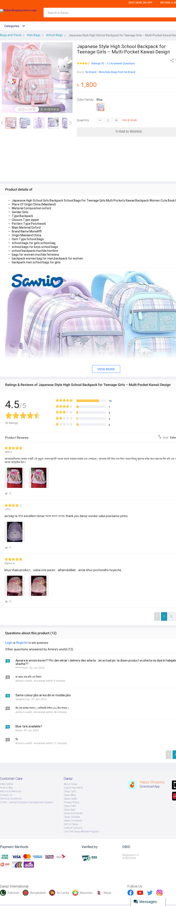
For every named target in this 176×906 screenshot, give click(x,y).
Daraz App (69, 809)
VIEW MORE (106, 369)
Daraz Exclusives (73, 813)
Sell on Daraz (71, 824)
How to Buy (6, 787)
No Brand (90, 72)
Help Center (6, 784)
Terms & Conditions (10, 798)
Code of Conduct (73, 827)
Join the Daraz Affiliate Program (81, 831)
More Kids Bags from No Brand (117, 72)
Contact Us (6, 795)
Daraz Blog (70, 795)
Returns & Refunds (10, 791)
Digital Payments (73, 787)
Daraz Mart (70, 805)
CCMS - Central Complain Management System (26, 802)
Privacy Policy (71, 802)
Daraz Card (70, 791)
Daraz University (73, 820)
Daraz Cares (70, 798)
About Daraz (70, 784)
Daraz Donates (72, 816)
